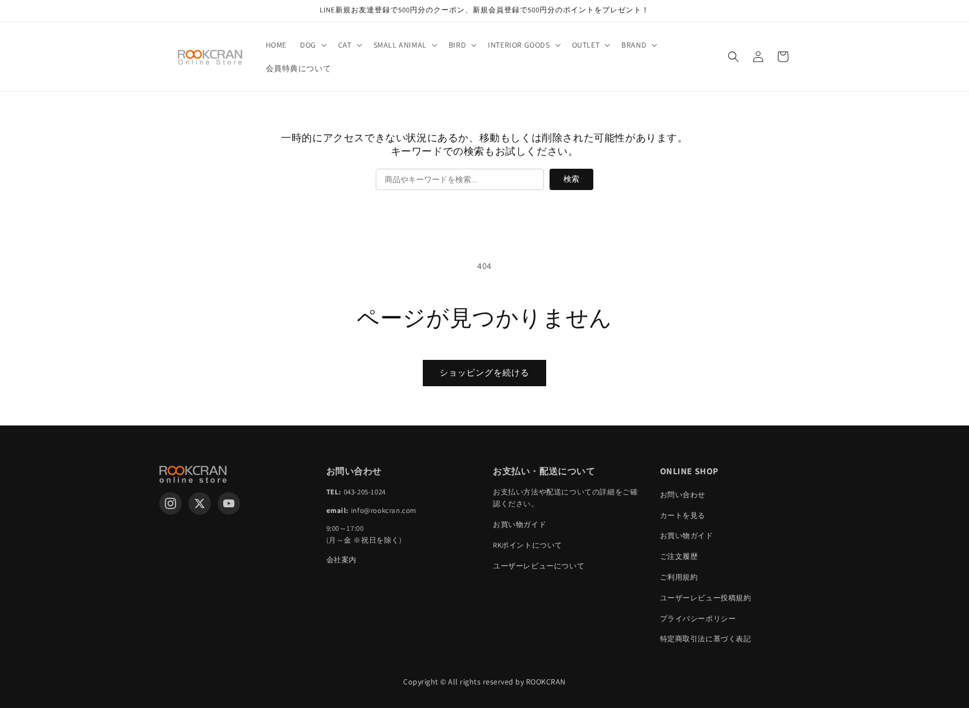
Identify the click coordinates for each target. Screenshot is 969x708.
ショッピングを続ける (484, 372)
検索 (571, 178)
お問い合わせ (683, 494)
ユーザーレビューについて (538, 566)
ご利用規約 (679, 577)
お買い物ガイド (519, 524)
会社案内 (341, 559)
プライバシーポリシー (698, 618)
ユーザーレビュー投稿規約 (705, 598)
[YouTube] (229, 503)
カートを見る (683, 515)
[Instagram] (170, 503)
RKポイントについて (527, 545)
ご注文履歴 (679, 556)
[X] (199, 503)
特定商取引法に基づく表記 (705, 639)
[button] (312, 45)
